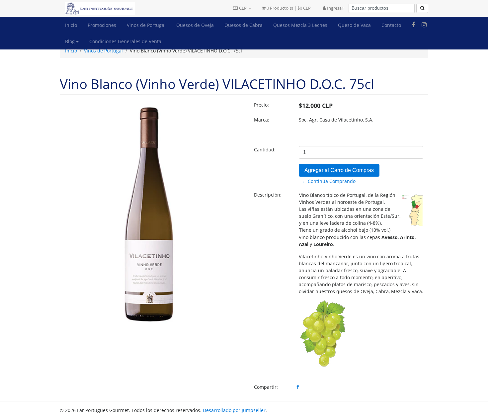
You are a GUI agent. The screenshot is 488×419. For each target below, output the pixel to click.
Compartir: (266, 387)
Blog (70, 41)
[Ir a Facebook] (413, 25)
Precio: (261, 105)
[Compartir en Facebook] (297, 387)
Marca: (261, 120)
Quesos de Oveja (195, 25)
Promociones (102, 25)
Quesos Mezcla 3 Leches (300, 25)
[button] (242, 8)
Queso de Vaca (354, 25)
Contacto (391, 25)
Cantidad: (265, 149)
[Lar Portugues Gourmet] (97, 8)
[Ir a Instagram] (424, 25)
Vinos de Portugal (146, 25)
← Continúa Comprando (329, 181)
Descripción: (268, 195)
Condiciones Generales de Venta (125, 41)
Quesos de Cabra (243, 25)
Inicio (71, 25)
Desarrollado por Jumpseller (234, 410)
